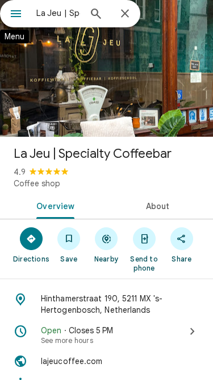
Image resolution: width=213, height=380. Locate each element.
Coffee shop (37, 183)
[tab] (53, 205)
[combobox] (58, 13)
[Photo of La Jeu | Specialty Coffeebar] (106, 68)
